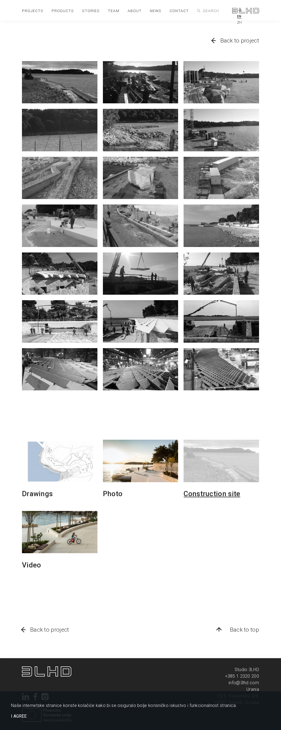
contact (179, 10)
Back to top (244, 629)
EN (239, 16)
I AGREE (19, 716)
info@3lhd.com (244, 682)
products (63, 10)
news (155, 10)
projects (32, 10)
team (113, 10)
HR (239, 11)
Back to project (239, 40)
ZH (239, 22)
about (135, 10)
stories (91, 10)
